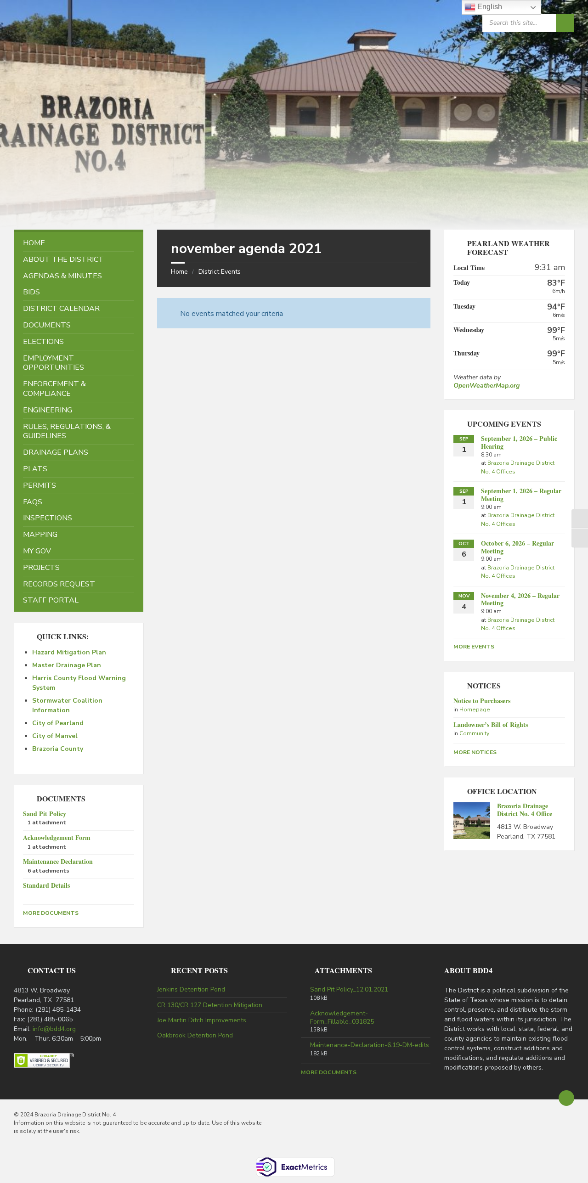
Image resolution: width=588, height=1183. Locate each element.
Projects (41, 568)
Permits (39, 485)
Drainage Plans (55, 452)
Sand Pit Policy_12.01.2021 (349, 990)
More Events (473, 646)
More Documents (51, 913)
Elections (43, 342)
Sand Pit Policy (44, 813)
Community (474, 733)
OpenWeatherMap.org (486, 385)
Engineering (47, 410)
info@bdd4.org (54, 1029)
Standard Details (46, 885)
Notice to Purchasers (481, 700)
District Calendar (61, 309)
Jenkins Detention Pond (191, 989)
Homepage (474, 709)
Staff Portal (51, 600)
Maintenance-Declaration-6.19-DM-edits (369, 1045)
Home (179, 271)
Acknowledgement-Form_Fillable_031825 (342, 1017)
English (488, 7)
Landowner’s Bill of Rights (490, 724)
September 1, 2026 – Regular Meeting (521, 494)
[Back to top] (566, 1098)
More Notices (475, 752)
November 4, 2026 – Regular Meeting (520, 599)
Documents (47, 325)
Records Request (59, 584)
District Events (219, 271)
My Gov (37, 551)
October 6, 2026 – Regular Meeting (517, 547)
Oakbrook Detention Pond (195, 1035)
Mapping (40, 535)
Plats (35, 469)
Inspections (47, 518)
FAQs (32, 502)
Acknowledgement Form (56, 837)
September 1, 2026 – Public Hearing (519, 442)
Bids (31, 292)
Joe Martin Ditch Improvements (201, 1020)
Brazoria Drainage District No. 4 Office (524, 809)
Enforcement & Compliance (54, 389)
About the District (63, 259)
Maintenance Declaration (58, 861)
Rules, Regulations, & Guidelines (67, 431)
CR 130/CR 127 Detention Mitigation (209, 1005)
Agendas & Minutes (62, 276)
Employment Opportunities (53, 363)
